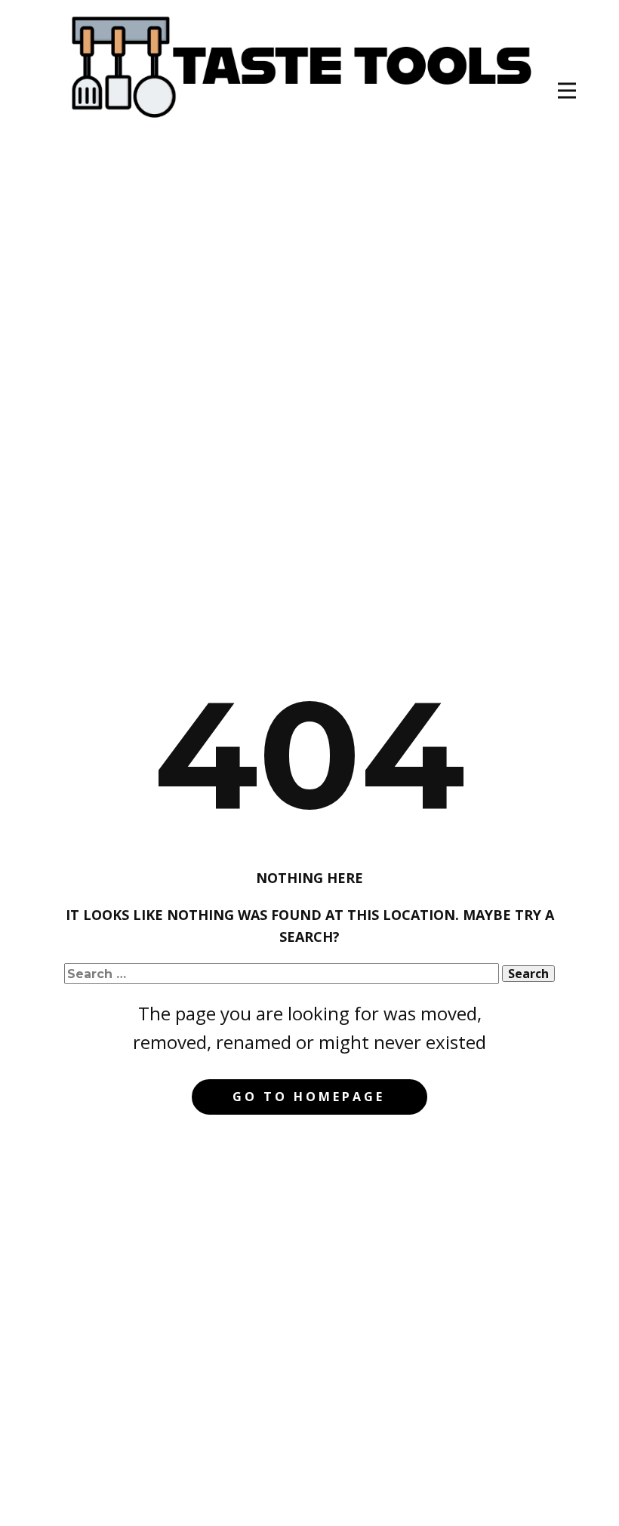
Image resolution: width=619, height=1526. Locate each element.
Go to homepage (309, 1096)
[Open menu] (567, 90)
